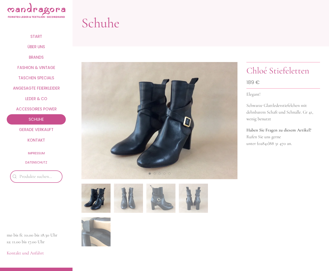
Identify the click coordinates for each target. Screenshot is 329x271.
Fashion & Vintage (36, 67)
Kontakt (36, 140)
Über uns (36, 46)
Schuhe (36, 119)
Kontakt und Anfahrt (25, 253)
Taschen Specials (36, 78)
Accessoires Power (36, 109)
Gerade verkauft (36, 129)
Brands (36, 57)
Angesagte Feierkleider (36, 88)
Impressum (36, 153)
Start (36, 36)
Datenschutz (36, 162)
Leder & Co (36, 98)
